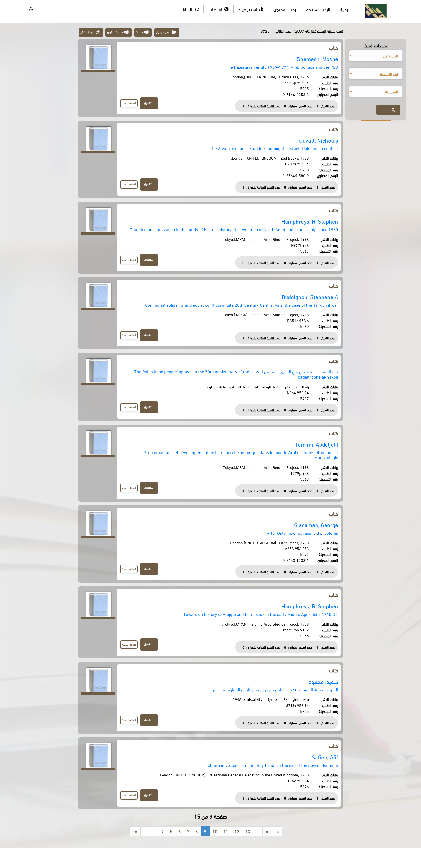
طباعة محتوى (115, 32)
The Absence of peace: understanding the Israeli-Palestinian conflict (274, 148)
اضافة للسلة (129, 103)
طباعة (139, 32)
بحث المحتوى (284, 9)
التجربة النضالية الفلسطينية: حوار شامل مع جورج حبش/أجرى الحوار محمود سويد (273, 689)
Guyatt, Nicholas (318, 140)
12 (236, 831)
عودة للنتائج (87, 32)
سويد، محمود (323, 681)
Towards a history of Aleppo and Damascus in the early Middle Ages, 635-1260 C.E (260, 613)
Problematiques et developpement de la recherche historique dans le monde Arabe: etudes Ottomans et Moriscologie (241, 455)
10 (214, 831)
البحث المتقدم (318, 9)
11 (225, 831)
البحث (387, 109)
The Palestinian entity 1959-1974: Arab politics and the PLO (282, 66)
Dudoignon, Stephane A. (309, 297)
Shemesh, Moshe (317, 59)
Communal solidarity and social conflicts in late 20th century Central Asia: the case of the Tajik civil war (241, 304)
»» (276, 831)
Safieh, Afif (325, 757)
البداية (345, 9)
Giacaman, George (316, 525)
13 (247, 831)
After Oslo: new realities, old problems (302, 532)
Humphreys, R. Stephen (309, 221)
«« (135, 831)
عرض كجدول (163, 32)
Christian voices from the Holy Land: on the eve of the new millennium (273, 765)
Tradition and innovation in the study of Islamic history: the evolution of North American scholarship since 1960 (234, 229)
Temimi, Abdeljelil (316, 444)
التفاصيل (149, 103)
